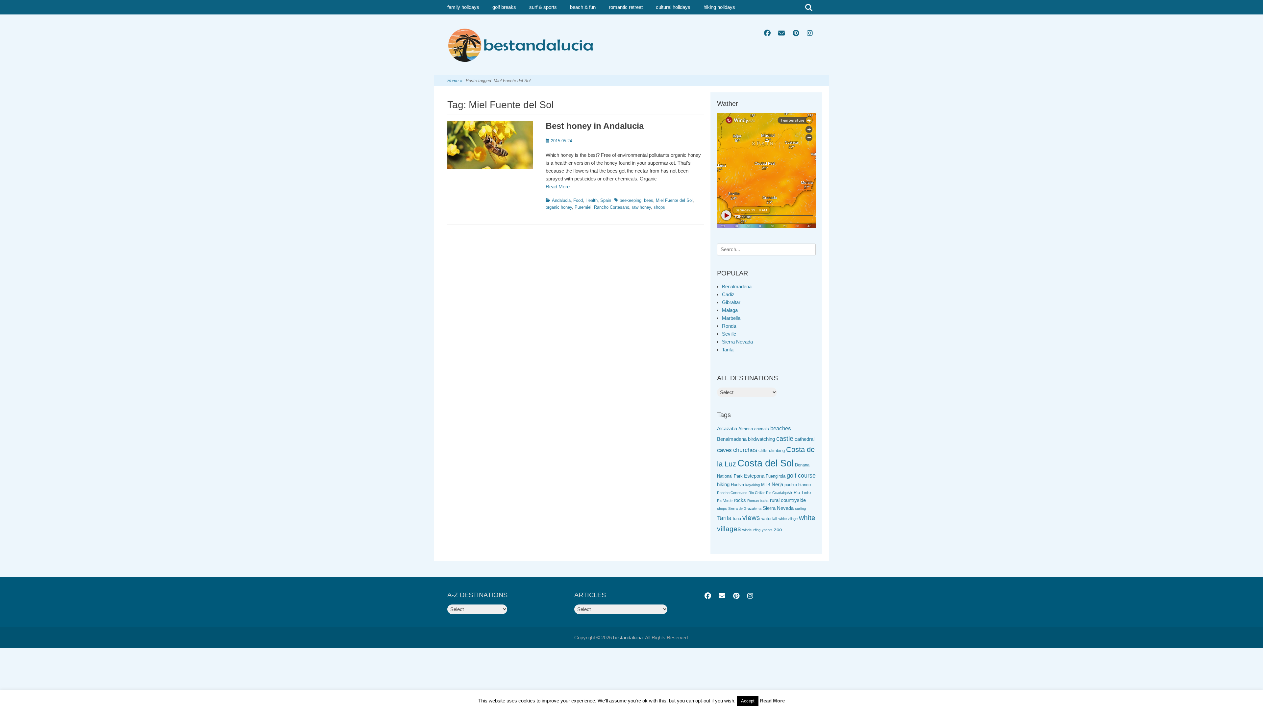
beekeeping (630, 200)
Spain (605, 200)
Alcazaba (727, 428)
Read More (558, 186)
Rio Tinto (802, 492)
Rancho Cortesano (611, 207)
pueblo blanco (797, 484)
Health (591, 200)
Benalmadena (737, 286)
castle (784, 438)
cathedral (804, 439)
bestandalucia (628, 637)
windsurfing (751, 530)
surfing (800, 508)
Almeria (745, 428)
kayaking (752, 485)
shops (659, 207)
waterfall (769, 518)
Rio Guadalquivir (779, 493)
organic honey (559, 207)
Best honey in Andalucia (595, 126)
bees (648, 200)
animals (761, 428)
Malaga (730, 310)
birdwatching (761, 439)
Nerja (777, 484)
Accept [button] (748, 700)
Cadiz (728, 294)
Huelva (737, 484)
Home (454, 80)
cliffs (763, 450)
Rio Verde (724, 501)
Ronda (729, 326)
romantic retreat (626, 7)
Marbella (731, 318)
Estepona (754, 476)
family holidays (463, 7)
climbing (777, 450)
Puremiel (583, 207)
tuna (737, 518)
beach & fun (583, 7)
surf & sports (543, 7)
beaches (780, 428)
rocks (740, 500)
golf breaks (504, 7)
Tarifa (727, 349)
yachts (767, 530)
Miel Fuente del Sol (674, 200)
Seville (729, 334)
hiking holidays (719, 7)
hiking (723, 484)
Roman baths (758, 501)
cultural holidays (673, 7)
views (751, 517)
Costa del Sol (765, 463)
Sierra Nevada (737, 341)
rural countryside (788, 500)
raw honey (641, 207)
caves (724, 450)
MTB (765, 484)
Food (578, 200)
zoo (778, 529)
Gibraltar (731, 302)
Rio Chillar (757, 493)
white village (788, 519)
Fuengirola (775, 476)
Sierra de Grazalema (744, 508)
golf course (801, 475)
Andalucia (561, 200)
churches (745, 450)
